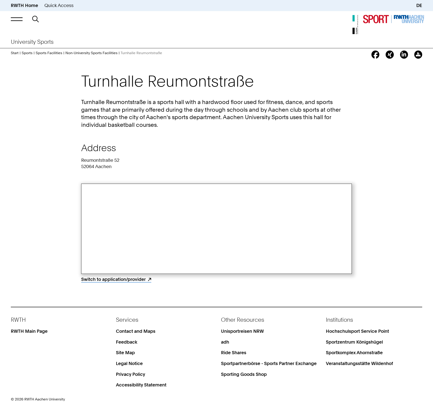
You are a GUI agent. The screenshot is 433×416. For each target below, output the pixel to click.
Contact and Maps (135, 331)
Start (14, 53)
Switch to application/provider (113, 279)
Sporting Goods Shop (244, 374)
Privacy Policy (130, 374)
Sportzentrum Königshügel (354, 342)
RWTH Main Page (29, 331)
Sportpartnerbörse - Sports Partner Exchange (269, 363)
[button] (17, 19)
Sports (27, 53)
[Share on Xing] (390, 54)
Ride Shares (233, 352)
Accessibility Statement (141, 385)
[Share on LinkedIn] (404, 54)
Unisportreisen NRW (242, 331)
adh (225, 342)
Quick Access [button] (59, 5)
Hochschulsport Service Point (357, 331)
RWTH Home (24, 5)
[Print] (418, 54)
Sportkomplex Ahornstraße (354, 352)
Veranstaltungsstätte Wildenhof (359, 363)
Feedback (126, 342)
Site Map (125, 352)
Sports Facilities (49, 53)
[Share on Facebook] (375, 54)
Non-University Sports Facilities (91, 53)
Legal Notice (129, 363)
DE (419, 5)
